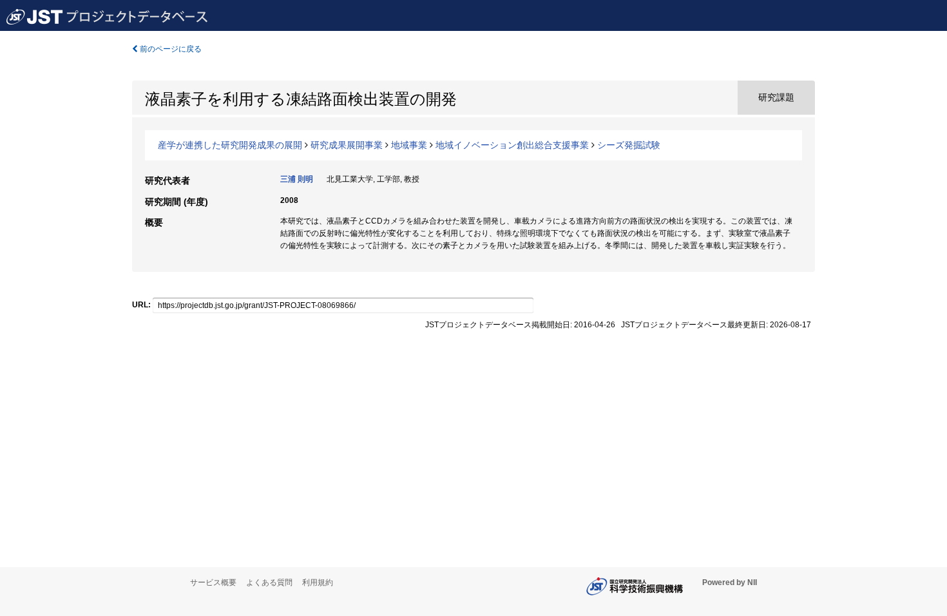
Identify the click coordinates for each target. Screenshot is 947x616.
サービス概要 (213, 582)
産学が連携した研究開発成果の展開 (230, 145)
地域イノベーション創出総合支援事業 (512, 145)
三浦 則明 (296, 179)
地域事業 (409, 145)
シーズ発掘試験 (628, 145)
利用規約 (317, 582)
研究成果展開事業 (347, 145)
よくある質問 (269, 582)
